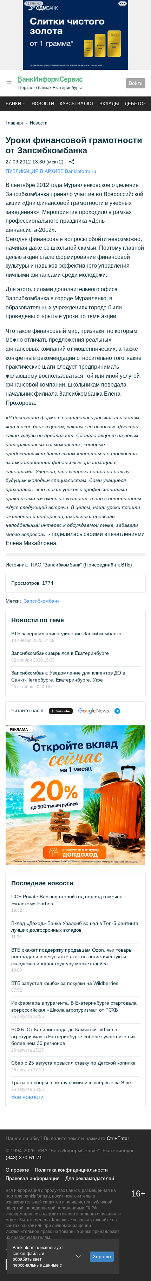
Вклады (109, 103)
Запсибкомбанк (41, 601)
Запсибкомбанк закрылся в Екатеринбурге (60, 653)
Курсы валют (77, 103)
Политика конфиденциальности (71, 1170)
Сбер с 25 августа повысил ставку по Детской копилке (73, 1063)
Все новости (27, 1097)
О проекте (17, 1170)
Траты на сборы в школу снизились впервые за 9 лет (72, 1082)
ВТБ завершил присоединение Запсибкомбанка (66, 633)
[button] (9, 83)
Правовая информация (33, 1178)
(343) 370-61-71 (24, 1157)
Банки (13, 103)
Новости (43, 103)
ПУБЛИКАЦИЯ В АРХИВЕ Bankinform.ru (51, 171)
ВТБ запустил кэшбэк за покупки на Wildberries (64, 983)
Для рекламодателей (89, 1178)
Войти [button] (136, 83)
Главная (14, 123)
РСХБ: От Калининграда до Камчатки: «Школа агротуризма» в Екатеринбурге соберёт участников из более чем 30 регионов (73, 1036)
